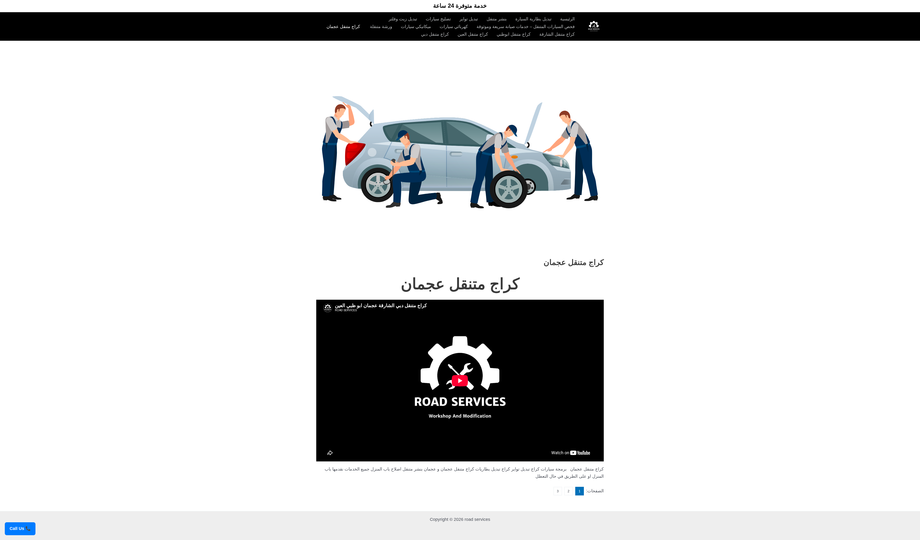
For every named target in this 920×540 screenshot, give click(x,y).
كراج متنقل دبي (435, 34)
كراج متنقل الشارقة (557, 34)
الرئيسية (567, 19)
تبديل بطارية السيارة (533, 19)
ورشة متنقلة (380, 26)
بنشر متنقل (497, 19)
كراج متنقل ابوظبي (514, 34)
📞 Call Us (20, 528)
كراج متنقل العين (473, 34)
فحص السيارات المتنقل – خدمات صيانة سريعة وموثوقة (526, 26)
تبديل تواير (469, 19)
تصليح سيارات (438, 19)
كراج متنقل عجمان (343, 26)
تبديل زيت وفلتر (403, 19)
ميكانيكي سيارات (416, 26)
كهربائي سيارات (454, 26)
